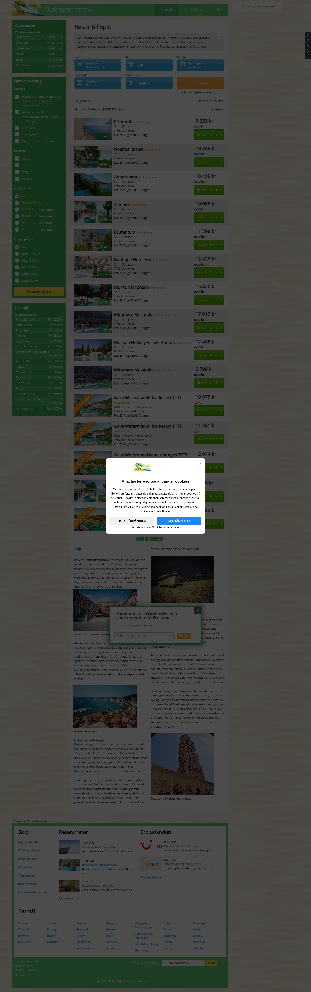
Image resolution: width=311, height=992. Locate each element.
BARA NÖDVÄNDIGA (132, 521)
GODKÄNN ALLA (179, 521)
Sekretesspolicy (140, 527)
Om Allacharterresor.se (166, 527)
